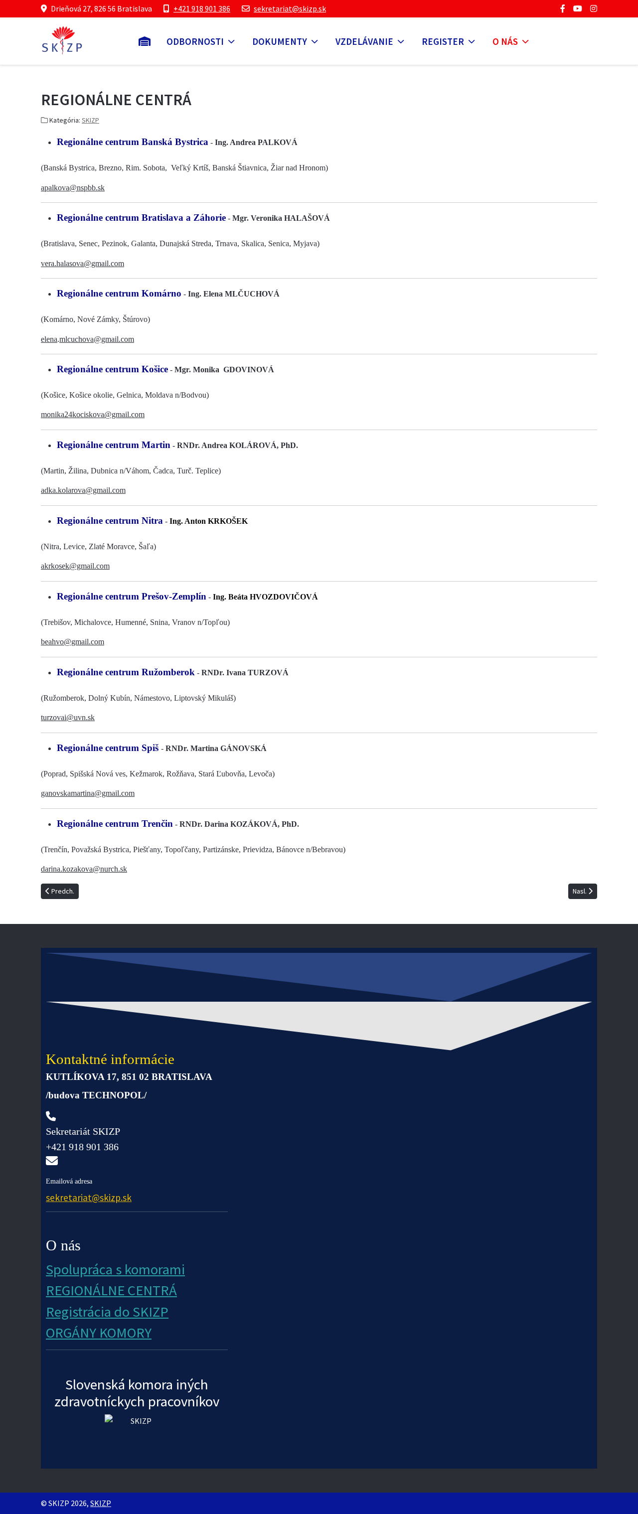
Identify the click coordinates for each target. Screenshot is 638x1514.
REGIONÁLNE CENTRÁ (111, 1290)
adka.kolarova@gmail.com (83, 490)
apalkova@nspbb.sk (73, 187)
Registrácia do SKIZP (107, 1312)
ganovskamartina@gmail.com (88, 793)
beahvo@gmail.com (72, 641)
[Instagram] (593, 8)
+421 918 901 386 (201, 8)
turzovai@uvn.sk (68, 717)
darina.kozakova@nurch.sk (84, 869)
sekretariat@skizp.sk (290, 8)
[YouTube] (577, 8)
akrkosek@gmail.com (75, 566)
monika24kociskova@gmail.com (93, 414)
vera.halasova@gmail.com (82, 263)
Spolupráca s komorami (115, 1269)
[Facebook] (562, 8)
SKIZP (90, 120)
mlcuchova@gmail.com (96, 339)
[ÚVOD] (145, 41)
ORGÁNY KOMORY (99, 1333)
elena (49, 339)
